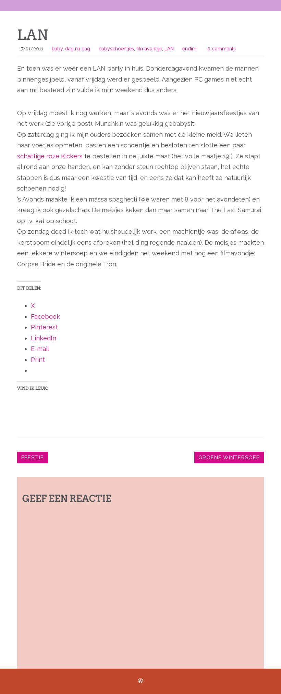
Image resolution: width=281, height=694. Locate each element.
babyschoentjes (116, 48)
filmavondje (149, 48)
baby (57, 48)
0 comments (221, 48)
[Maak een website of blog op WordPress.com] (140, 681)
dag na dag (77, 48)
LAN (169, 48)
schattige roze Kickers (50, 156)
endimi (189, 48)
